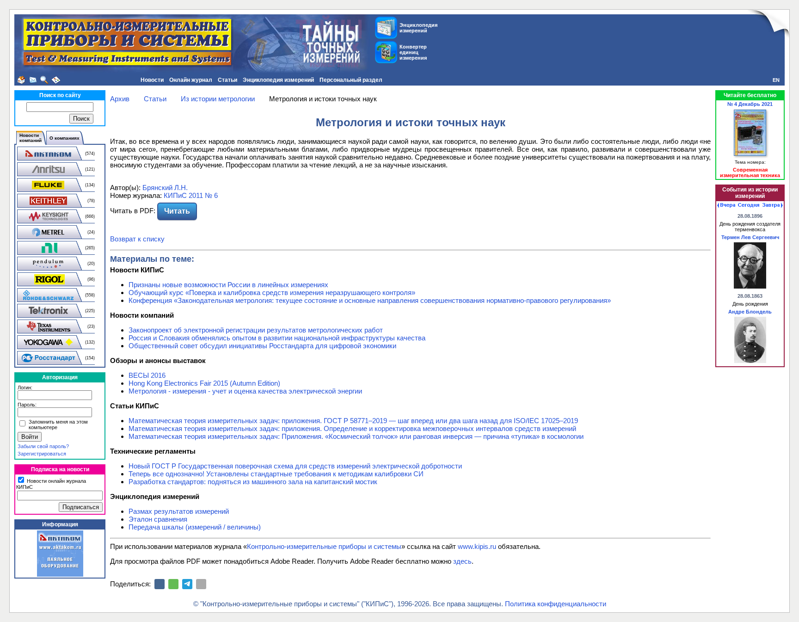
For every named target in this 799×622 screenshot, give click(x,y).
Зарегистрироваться (42, 453)
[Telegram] (187, 584)
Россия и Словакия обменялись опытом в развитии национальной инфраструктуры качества (277, 338)
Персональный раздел (351, 80)
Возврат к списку (137, 239)
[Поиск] (44, 80)
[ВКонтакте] (159, 584)
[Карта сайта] (56, 80)
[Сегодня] (748, 205)
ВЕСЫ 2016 (147, 375)
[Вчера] (726, 205)
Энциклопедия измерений (278, 80)
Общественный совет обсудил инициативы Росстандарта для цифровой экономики (262, 346)
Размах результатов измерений (179, 511)
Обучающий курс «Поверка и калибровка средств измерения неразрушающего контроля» (272, 292)
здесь (462, 561)
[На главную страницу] (21, 80)
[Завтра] (772, 205)
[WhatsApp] (173, 584)
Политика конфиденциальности (555, 604)
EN (776, 80)
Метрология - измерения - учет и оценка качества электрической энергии (245, 391)
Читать (177, 211)
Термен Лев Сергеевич (750, 237)
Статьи (227, 80)
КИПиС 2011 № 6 (191, 195)
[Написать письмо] (32, 80)
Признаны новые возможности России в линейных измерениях (228, 285)
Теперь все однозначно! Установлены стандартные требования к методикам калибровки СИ (276, 474)
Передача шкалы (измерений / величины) (195, 527)
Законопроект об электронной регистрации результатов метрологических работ (256, 330)
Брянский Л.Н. (165, 187)
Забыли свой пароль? (43, 446)
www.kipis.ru (477, 546)
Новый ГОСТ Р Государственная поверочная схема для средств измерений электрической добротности (295, 466)
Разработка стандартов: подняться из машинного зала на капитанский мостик (253, 482)
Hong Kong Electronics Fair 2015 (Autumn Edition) (204, 383)
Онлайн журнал (190, 80)
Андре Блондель (750, 311)
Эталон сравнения (158, 519)
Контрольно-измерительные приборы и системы (324, 546)
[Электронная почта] (201, 584)
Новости (152, 80)
